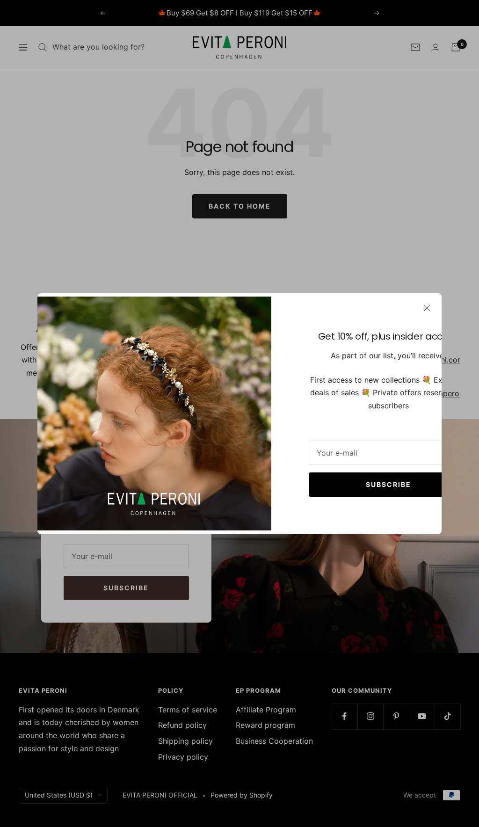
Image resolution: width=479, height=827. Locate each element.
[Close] (427, 308)
